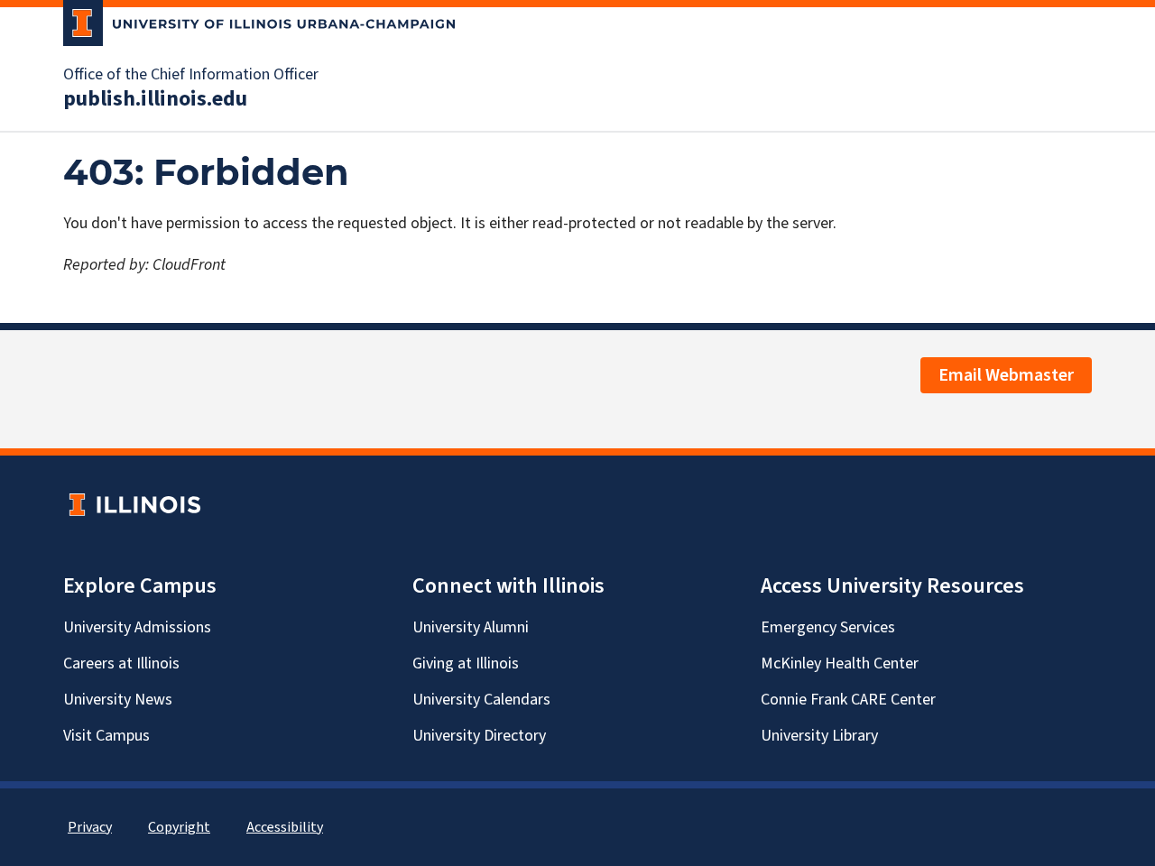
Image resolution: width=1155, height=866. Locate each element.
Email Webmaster (1006, 375)
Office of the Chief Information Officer (191, 75)
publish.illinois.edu (155, 99)
